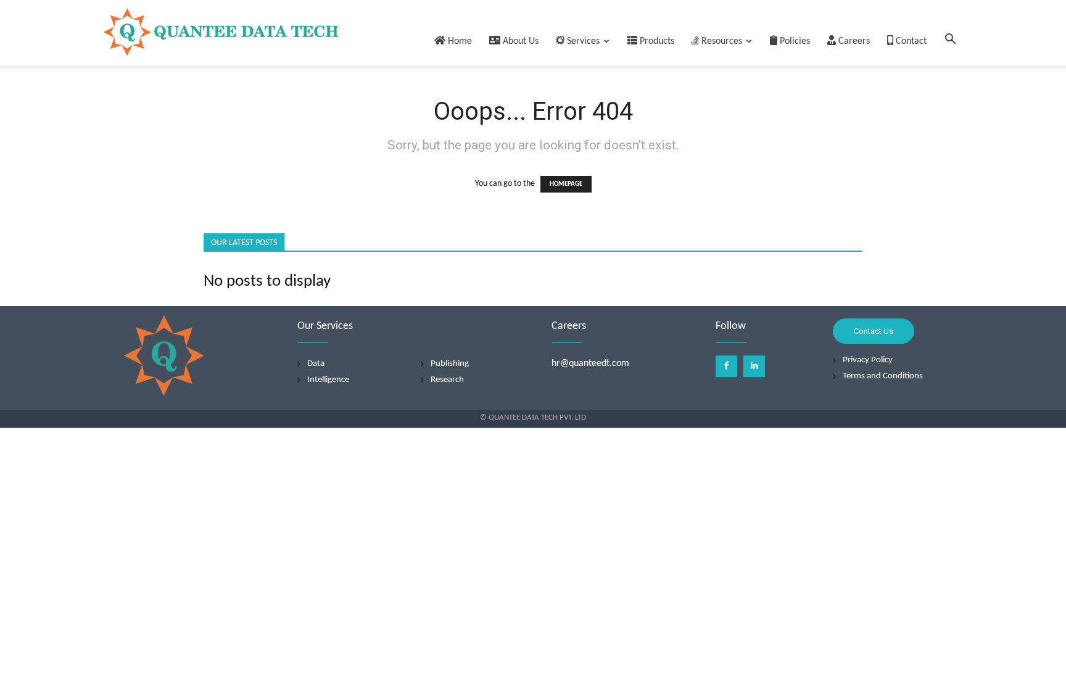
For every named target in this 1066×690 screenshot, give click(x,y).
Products (655, 41)
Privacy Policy (868, 360)
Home (458, 41)
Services (582, 41)
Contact (910, 41)
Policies (793, 41)
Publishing (450, 363)
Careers (853, 41)
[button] (950, 41)
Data (315, 363)
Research (447, 379)
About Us (519, 41)
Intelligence (328, 379)
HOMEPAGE (566, 184)
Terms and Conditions (883, 376)
